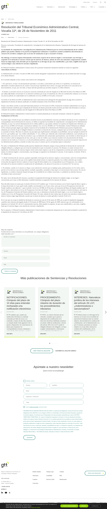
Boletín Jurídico (87, 2)
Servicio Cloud (50, 479)
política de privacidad (34, 407)
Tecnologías (72, 7)
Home (2, 19)
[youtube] (6, 493)
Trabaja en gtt (50, 471)
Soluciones (50, 7)
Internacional (61, 7)
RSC (92, 7)
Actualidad (101, 7)
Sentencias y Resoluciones (23, 37)
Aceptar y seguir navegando (69, 505)
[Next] (105, 312)
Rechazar (84, 505)
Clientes (83, 7)
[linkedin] (2, 493)
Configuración (95, 505)
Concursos (95, 2)
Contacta (35, 479)
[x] (9, 493)
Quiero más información (94, 473)
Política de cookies (35, 507)
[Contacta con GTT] (105, 2)
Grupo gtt (39, 7)
